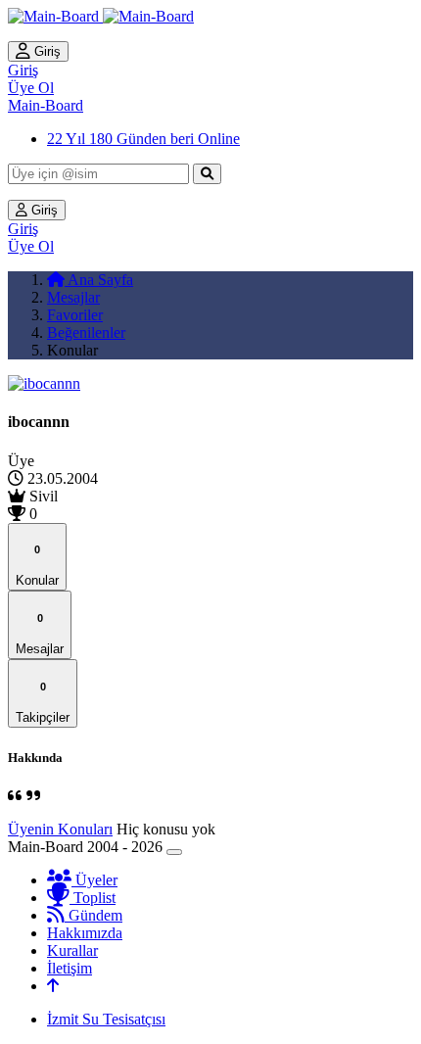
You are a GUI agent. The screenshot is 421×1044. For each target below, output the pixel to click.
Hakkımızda (84, 933)
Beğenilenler (86, 332)
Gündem (93, 915)
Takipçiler (43, 703)
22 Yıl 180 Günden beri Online (143, 138)
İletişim (69, 968)
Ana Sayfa (99, 279)
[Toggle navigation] (174, 852)
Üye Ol (31, 87)
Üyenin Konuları (60, 829)
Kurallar (72, 950)
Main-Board (45, 105)
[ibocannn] (44, 383)
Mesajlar (73, 297)
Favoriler (75, 315)
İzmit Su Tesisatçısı (106, 1019)
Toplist (93, 897)
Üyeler (94, 880)
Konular (37, 566)
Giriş (45, 51)
